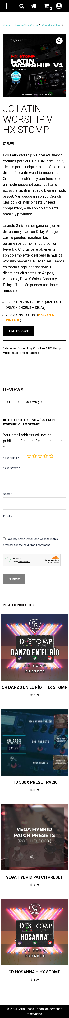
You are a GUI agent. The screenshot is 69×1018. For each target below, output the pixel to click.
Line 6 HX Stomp (50, 348)
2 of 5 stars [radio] (34, 456)
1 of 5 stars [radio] (29, 456)
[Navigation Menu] (9, 6)
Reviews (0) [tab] (12, 374)
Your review (11, 467)
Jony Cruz (32, 348)
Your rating (11, 458)
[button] (59, 40)
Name (8, 494)
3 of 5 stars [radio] (40, 456)
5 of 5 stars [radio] (51, 456)
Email (7, 516)
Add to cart (19, 331)
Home (34, 5)
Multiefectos (11, 352)
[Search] (21, 6)
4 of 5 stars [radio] (45, 456)
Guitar (21, 348)
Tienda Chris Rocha (26, 25)
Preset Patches (51, 25)
